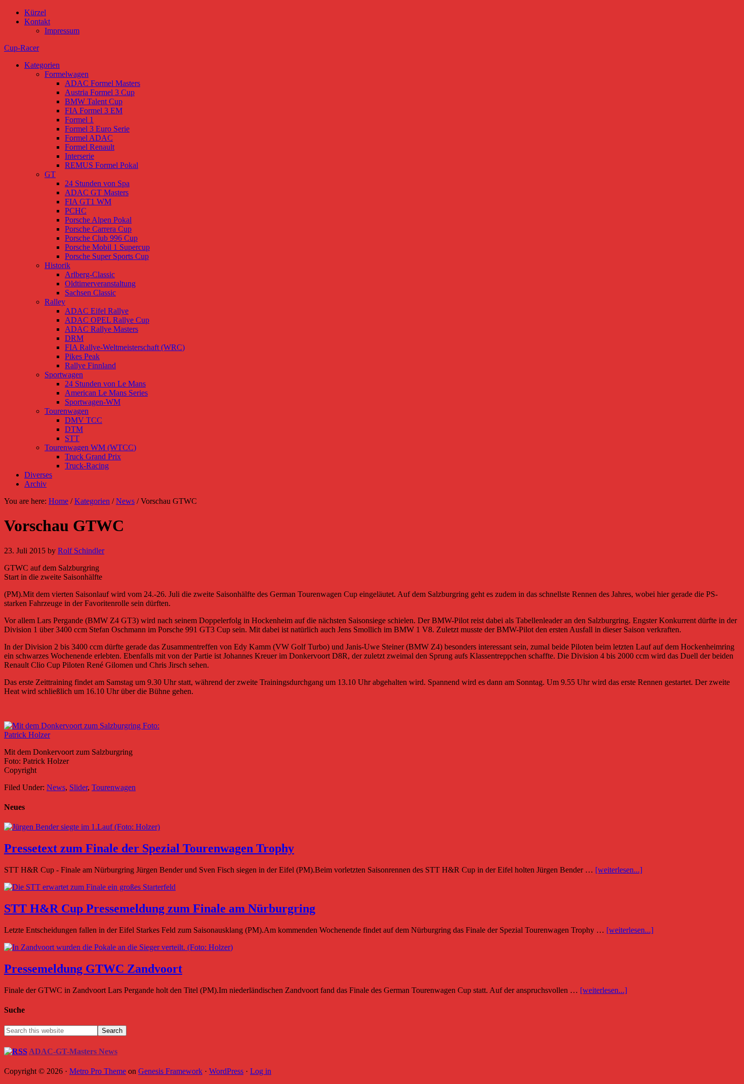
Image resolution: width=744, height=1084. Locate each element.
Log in (260, 1071)
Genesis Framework (170, 1071)
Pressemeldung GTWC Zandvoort (93, 968)
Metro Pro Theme (97, 1071)
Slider (78, 787)
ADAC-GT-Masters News (73, 1051)
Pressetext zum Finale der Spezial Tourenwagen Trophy (149, 848)
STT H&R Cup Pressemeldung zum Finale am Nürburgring (159, 908)
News (56, 787)
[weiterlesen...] (618, 869)
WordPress (226, 1071)
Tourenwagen (114, 787)
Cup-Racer (21, 48)
